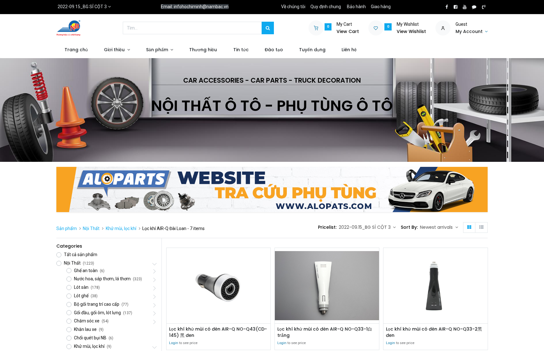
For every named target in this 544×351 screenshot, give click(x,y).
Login (173, 343)
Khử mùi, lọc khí (121, 228)
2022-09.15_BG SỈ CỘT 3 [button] (365, 227)
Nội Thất (91, 228)
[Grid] (469, 227)
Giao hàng (381, 6)
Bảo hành (356, 6)
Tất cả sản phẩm (80, 254)
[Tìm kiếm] (268, 28)
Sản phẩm (66, 228)
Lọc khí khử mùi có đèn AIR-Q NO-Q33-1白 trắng (324, 332)
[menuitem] (76, 50)
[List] (481, 227)
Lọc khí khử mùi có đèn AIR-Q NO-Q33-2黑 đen (434, 332)
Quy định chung (325, 6)
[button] (439, 227)
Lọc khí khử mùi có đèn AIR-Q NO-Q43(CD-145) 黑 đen (218, 332)
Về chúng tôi (293, 6)
